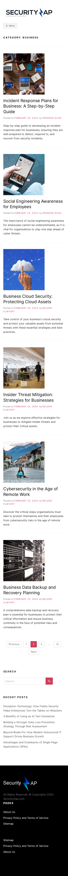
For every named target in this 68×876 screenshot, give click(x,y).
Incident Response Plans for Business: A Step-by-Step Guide (30, 106)
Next (34, 651)
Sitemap (8, 823)
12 (57, 644)
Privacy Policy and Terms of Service (25, 818)
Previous (14, 644)
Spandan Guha (51, 118)
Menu (12, 25)
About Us (9, 812)
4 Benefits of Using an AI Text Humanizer (29, 716)
